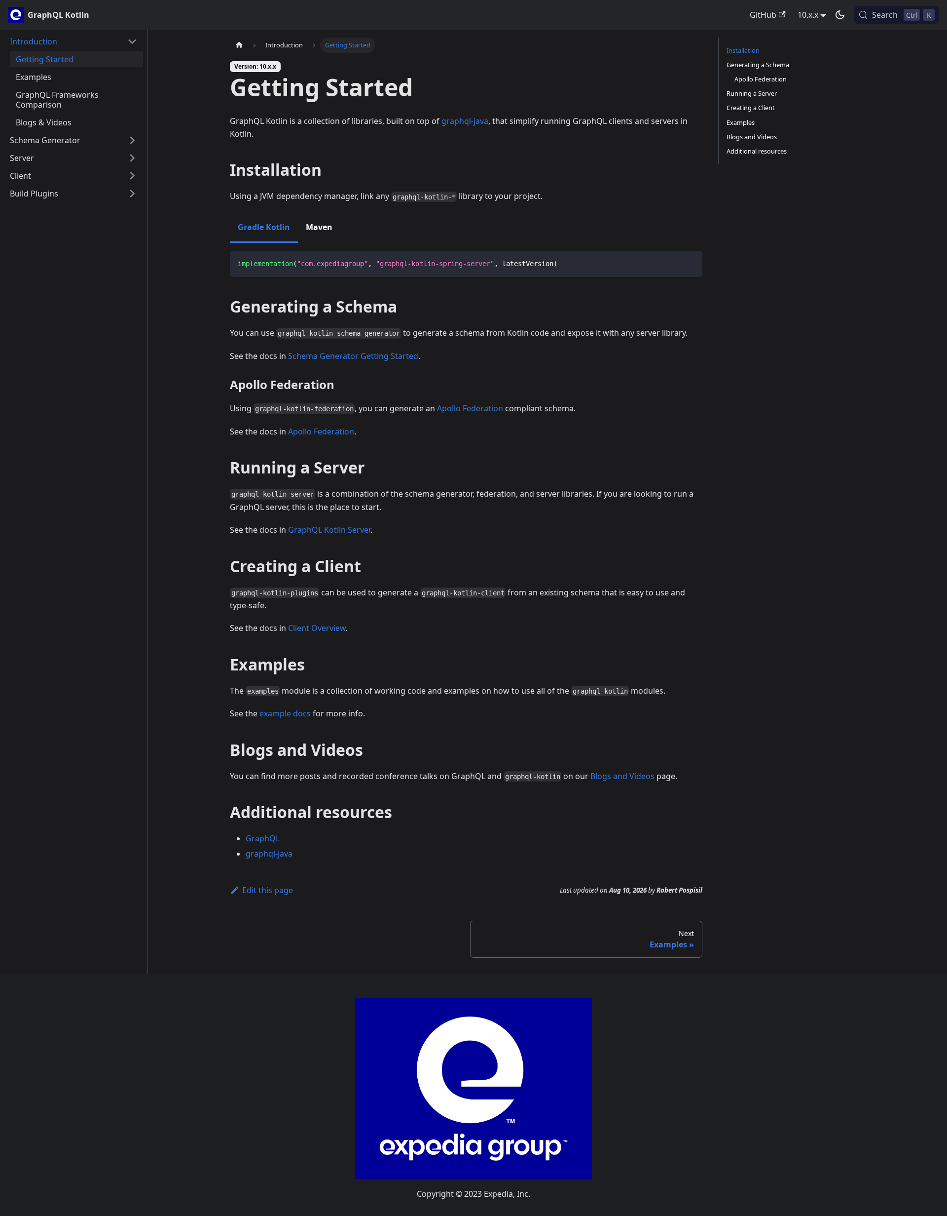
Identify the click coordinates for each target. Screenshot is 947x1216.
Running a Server (752, 93)
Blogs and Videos (622, 776)
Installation (743, 50)
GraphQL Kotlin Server (329, 529)
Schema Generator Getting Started (353, 356)
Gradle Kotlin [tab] (264, 227)
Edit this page (267, 890)
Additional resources (757, 151)
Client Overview (317, 628)
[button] (73, 41)
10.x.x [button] (808, 14)
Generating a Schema (758, 64)
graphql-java (464, 121)
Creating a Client (751, 107)
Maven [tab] (319, 227)
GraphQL (263, 838)
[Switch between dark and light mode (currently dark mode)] (840, 15)
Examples (741, 122)
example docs (285, 713)
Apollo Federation (470, 408)
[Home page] (239, 45)
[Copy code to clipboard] (690, 263)
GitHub (763, 14)
